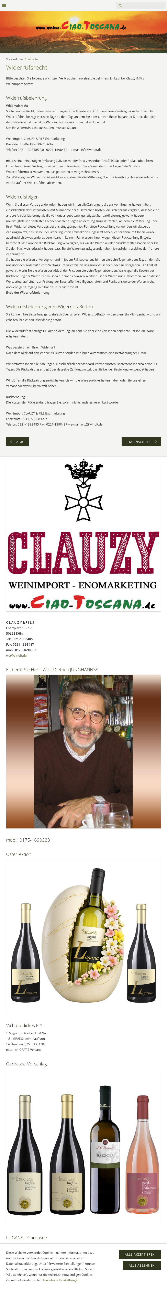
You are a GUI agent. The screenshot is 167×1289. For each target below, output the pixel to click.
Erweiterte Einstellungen (61, 1280)
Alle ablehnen (142, 1265)
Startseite (31, 59)
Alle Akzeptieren (140, 1254)
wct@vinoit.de (16, 655)
